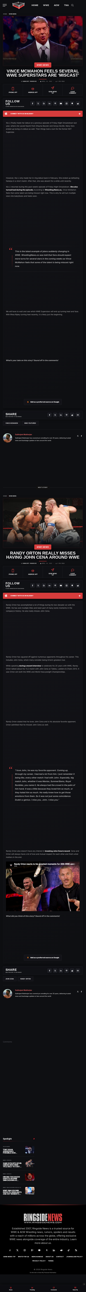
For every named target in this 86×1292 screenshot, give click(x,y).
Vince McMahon (12, 423)
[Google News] (44, 103)
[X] (38, 103)
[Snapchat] (72, 103)
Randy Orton (25, 979)
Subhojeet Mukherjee (30, 81)
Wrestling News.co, (53, 190)
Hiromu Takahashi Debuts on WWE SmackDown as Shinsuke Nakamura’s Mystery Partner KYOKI (11, 1178)
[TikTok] (68, 1250)
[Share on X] (55, 415)
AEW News (6, 1146)
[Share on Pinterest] (66, 415)
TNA (66, 5)
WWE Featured (30, 423)
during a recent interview (30, 666)
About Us (50, 1256)
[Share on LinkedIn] (61, 415)
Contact (60, 1256)
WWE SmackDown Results (12, 1187)
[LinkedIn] (49, 103)
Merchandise (37, 1256)
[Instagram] (66, 103)
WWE (46, 5)
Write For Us (23, 1256)
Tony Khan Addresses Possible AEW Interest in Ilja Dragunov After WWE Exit (11, 1151)
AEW (56, 5)
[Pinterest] (55, 103)
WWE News (12, 14)
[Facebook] (32, 103)
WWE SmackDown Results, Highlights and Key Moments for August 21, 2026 (12, 1192)
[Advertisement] (21, 293)
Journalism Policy (74, 1256)
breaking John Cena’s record (57, 851)
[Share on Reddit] (72, 415)
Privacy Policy (39, 1261)
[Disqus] (43, 1077)
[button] (72, 5)
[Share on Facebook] (49, 415)
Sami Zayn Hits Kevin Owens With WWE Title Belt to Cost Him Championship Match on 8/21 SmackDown (12, 1164)
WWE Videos (7, 1160)
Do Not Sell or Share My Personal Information (43, 1272)
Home (35, 5)
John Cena (10, 979)
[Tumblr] (46, 1250)
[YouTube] (61, 103)
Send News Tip (9, 1256)
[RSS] (76, 1250)
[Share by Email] (78, 415)
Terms (51, 1261)
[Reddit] (78, 103)
